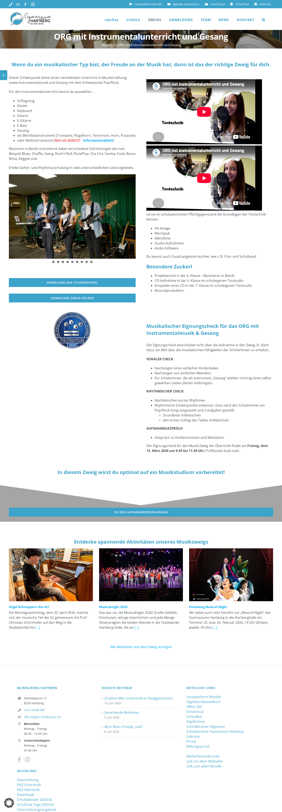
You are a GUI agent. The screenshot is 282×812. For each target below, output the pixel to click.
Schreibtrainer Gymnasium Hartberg (215, 731)
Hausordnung (28, 780)
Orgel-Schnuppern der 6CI (29, 607)
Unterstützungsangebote (36, 809)
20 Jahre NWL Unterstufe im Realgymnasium (138, 698)
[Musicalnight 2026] (141, 574)
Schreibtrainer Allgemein (205, 726)
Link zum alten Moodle (204, 766)
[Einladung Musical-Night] (231, 574)
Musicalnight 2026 (113, 607)
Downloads (25, 794)
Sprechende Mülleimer (122, 712)
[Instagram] (27, 759)
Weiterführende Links (203, 756)
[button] (263, 19)
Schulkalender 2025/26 (34, 799)
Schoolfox (194, 716)
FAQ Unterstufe (29, 784)
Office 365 (194, 706)
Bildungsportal (197, 746)
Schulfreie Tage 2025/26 (35, 804)
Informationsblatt (98, 140)
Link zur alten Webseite (204, 761)
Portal (191, 741)
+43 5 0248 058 (34, 710)
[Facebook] (19, 759)
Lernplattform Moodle (203, 697)
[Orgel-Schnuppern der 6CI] (51, 574)
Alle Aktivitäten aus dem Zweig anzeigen (141, 647)
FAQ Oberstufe (28, 789)
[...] (37, 627)
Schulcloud (195, 711)
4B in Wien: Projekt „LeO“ (123, 726)
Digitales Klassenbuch (203, 701)
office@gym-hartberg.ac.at (42, 717)
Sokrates (193, 736)
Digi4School (195, 721)
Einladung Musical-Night (208, 607)
